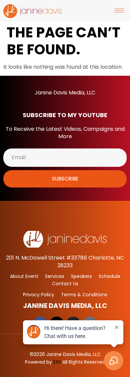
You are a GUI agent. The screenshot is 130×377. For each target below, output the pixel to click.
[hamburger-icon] (119, 10)
